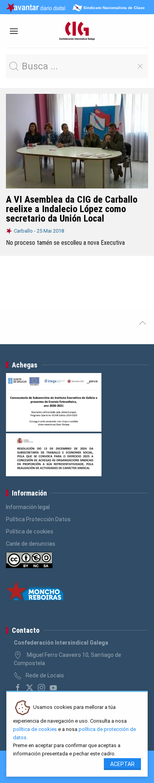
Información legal (28, 507)
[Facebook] (18, 688)
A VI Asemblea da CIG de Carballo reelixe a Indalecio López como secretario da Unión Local (71, 209)
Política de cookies (29, 531)
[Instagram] (41, 688)
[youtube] (53, 688)
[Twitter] (30, 688)
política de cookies (35, 729)
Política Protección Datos (38, 519)
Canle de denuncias (30, 544)
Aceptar (122, 764)
